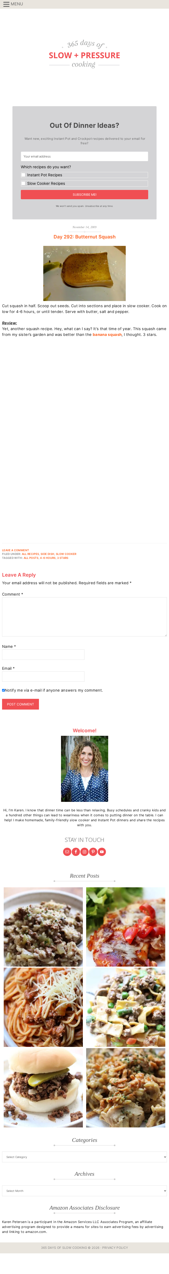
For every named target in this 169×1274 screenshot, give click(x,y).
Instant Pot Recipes (44, 175)
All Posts (31, 557)
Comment (12, 594)
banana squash (107, 334)
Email (8, 668)
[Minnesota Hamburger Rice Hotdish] (43, 927)
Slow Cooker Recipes (46, 183)
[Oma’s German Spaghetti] (43, 1007)
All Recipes (30, 554)
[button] (84, 175)
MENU (17, 3)
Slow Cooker (66, 554)
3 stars (62, 557)
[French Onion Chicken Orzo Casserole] (125, 1087)
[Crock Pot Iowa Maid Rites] (43, 1087)
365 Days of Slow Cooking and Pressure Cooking (84, 54)
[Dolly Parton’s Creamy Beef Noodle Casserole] (125, 1007)
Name (9, 646)
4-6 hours (47, 557)
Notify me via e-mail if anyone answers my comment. (54, 690)
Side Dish (47, 554)
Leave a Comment (15, 550)
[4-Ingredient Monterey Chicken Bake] (125, 927)
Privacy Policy (115, 1248)
